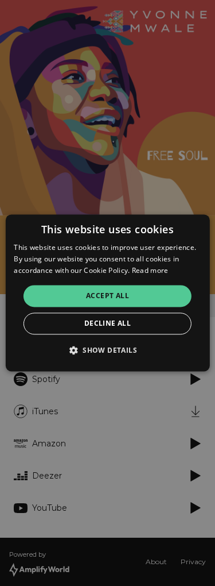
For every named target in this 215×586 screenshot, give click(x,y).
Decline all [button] (107, 324)
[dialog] (107, 292)
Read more (150, 270)
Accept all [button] (107, 295)
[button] (107, 350)
